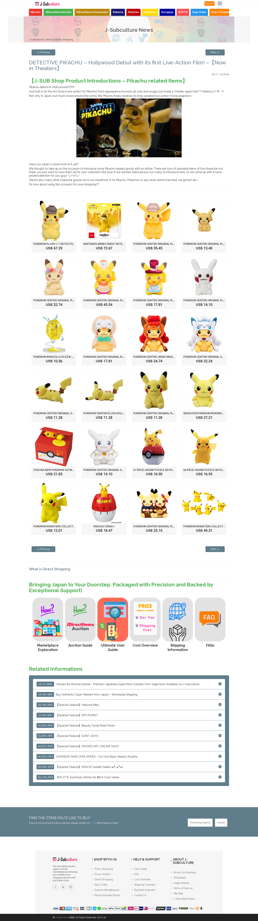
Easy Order (199, 12)
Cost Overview (142, 879)
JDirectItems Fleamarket (92, 12)
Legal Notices (181, 883)
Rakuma (118, 12)
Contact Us (140, 895)
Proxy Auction (102, 874)
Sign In (209, 3)
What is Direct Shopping (49, 569)
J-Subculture (36, 39)
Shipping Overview (144, 884)
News (49, 39)
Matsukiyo (150, 12)
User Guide (140, 869)
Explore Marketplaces (107, 890)
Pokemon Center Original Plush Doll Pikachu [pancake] (122, 300)
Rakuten (133, 12)
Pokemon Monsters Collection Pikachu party (215, 526)
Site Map (178, 893)
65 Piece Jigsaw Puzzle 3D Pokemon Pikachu (213, 470)
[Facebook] (55, 887)
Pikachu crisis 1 (104, 526)
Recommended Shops (107, 895)
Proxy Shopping (104, 869)
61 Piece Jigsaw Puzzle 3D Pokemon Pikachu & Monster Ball (174, 470)
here (92, 823)
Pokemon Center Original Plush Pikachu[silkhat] (167, 300)
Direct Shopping (221, 12)
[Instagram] (70, 887)
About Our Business (185, 872)
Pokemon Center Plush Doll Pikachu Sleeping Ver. (118, 413)
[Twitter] (63, 887)
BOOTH (182, 12)
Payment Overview (144, 890)
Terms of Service (183, 888)
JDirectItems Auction (58, 12)
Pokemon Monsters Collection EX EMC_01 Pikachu (68, 526)
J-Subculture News (184, 898)
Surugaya (167, 12)
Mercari (35, 12)
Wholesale (180, 877)
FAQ (136, 874)
